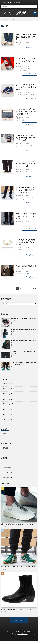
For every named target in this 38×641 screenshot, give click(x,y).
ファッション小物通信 (13, 12)
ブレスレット (21, 249)
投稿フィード (7, 467)
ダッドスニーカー (29, 94)
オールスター (21, 171)
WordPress (18, 636)
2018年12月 (7, 394)
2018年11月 (7, 399)
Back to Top (19, 620)
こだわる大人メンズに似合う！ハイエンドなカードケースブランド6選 (26, 111)
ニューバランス (28, 197)
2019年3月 (6, 384)
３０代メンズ (22, 70)
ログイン (5, 462)
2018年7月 (6, 419)
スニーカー (20, 197)
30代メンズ (20, 44)
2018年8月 (6, 414)
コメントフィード (8, 472)
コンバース (29, 171)
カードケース (28, 118)
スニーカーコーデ (22, 68)
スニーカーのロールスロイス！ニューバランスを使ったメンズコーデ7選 (26, 190)
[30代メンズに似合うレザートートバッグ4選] (5, 344)
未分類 (27, 42)
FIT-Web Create (23, 634)
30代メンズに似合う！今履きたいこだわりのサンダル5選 (26, 36)
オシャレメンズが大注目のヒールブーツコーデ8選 (16, 609)
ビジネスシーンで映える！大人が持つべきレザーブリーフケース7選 (26, 137)
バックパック (21, 273)
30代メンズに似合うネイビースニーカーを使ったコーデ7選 (26, 216)
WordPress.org (7, 477)
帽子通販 (5, 448)
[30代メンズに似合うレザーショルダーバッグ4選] (5, 333)
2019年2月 (6, 389)
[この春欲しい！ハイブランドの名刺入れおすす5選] (5, 355)
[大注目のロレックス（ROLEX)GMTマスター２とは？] (5, 322)
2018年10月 (7, 404)
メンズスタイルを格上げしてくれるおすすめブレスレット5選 (26, 242)
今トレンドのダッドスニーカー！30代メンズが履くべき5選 (26, 87)
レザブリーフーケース (23, 145)
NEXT (34, 288)
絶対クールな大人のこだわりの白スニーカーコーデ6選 (17, 524)
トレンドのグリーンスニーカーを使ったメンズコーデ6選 (18, 567)
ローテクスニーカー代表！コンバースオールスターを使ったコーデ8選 (26, 163)
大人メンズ (29, 273)
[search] (35, 6)
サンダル (26, 44)
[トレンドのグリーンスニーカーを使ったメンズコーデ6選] (5, 366)
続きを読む (29, 47)
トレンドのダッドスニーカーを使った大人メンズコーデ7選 (26, 61)
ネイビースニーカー (22, 223)
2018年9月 (6, 409)
